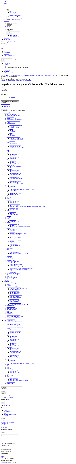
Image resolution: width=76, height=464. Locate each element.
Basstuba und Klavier (15, 221)
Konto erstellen (13, 35)
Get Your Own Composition (13, 323)
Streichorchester (10, 241)
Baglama (12, 126)
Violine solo (12, 155)
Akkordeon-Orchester (12, 277)
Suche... (9, 19)
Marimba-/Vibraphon (14, 127)
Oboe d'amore (10, 192)
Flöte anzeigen (13, 186)
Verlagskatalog (4, 420)
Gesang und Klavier (14, 252)
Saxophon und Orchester (15, 300)
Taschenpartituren (11, 260)
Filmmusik (9, 285)
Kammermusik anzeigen (15, 237)
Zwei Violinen (13, 158)
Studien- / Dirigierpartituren (13, 261)
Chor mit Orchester (11, 309)
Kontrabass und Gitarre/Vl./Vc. (17, 183)
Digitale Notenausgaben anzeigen (14, 321)
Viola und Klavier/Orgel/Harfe (17, 163)
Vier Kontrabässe (14, 182)
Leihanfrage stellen (11, 319)
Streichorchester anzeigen (15, 242)
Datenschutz (6, 415)
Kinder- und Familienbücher (13, 115)
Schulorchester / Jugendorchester (14, 119)
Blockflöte (9, 222)
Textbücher (12, 141)
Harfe (8, 150)
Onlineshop (3, 462)
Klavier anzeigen (13, 143)
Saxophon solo (13, 202)
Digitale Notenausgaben (15, 15)
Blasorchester (10, 248)
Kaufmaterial (13, 12)
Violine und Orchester (15, 292)
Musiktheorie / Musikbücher (13, 137)
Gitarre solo (12, 232)
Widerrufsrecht (7, 411)
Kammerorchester (11, 307)
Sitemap (2, 456)
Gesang (11, 133)
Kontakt (2, 457)
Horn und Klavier (14, 214)
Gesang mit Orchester (12, 308)
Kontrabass (12, 131)
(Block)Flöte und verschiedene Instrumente (20, 226)
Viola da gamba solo (14, 167)
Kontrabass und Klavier (15, 181)
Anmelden (3, 393)
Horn (8, 210)
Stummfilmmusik (5, 424)
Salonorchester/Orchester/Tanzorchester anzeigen (21, 268)
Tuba (8, 218)
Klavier (11, 129)
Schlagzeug (9, 151)
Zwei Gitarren (13, 230)
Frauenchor (9, 257)
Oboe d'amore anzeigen (15, 193)
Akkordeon (9, 276)
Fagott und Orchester (14, 299)
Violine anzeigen (13, 154)
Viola (11, 134)
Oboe (8, 196)
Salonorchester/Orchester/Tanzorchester (16, 266)
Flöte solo (12, 187)
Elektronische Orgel (11, 279)
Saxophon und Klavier (15, 204)
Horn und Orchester (14, 301)
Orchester (9, 284)
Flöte (8, 185)
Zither (8, 280)
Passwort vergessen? (14, 36)
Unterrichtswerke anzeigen (16, 125)
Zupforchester (10, 246)
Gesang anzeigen (14, 250)
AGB (5, 413)
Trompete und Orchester (15, 303)
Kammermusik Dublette (15, 240)
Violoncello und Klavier (15, 173)
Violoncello (12, 135)
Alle (11, 11)
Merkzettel (6, 38)
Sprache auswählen (11, 23)
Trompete (9, 216)
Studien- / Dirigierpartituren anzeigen (18, 262)
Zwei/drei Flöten (13, 190)
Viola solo (12, 162)
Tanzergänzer (13, 272)
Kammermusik (10, 236)
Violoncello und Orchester (16, 295)
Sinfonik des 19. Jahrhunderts (13, 121)
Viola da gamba (10, 165)
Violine (11, 130)
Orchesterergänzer (14, 270)
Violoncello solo (13, 171)
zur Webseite (7, 1)
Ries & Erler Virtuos (11, 118)
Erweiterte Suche (16, 19)
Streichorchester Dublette (15, 245)
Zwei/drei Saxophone (15, 205)
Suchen (5, 3)
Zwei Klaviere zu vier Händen (17, 147)
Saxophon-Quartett (14, 208)
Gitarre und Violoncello (15, 234)
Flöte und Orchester (14, 296)
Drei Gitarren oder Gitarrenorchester (18, 233)
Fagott (8, 198)
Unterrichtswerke (11, 123)
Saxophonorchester (14, 209)
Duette (11, 254)
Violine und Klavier (14, 157)
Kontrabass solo (13, 179)
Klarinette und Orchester (15, 297)
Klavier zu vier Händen (15, 146)
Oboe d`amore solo (14, 194)
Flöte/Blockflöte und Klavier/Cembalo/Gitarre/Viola (22, 189)
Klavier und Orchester (15, 289)
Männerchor (9, 256)
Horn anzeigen (13, 212)
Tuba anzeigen (13, 220)
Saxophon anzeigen (14, 201)
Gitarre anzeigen (13, 229)
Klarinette (9, 197)
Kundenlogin (7, 26)
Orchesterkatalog (5, 423)
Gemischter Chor (11, 258)
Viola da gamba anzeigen (15, 166)
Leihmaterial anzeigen (12, 283)
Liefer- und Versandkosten (10, 414)
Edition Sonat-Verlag (5, 427)
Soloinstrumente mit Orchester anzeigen (19, 288)
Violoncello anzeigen (14, 170)
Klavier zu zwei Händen (15, 145)
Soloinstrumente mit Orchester (14, 287)
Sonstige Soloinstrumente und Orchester (19, 304)
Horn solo (12, 213)
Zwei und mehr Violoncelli (16, 174)
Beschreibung (7, 106)
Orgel (8, 149)
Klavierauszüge (10, 117)
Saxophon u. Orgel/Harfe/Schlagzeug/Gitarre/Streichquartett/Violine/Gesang (27, 206)
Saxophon (9, 200)
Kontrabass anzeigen (14, 177)
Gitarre (8, 228)
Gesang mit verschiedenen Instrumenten (19, 253)
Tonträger (9, 122)
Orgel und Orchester (14, 291)
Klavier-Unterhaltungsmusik (13, 273)
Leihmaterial (12, 13)
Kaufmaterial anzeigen (12, 114)
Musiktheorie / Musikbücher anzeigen (18, 138)
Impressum (6, 410)
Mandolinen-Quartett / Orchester (14, 275)
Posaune (8, 217)
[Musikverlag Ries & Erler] (9, 42)
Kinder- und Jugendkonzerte (13, 315)
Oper (8, 311)
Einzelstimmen (13, 265)
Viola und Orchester (14, 293)
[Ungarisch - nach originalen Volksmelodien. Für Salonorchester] (16, 80)
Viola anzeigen (13, 161)
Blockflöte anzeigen (14, 224)
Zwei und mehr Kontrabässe (16, 178)
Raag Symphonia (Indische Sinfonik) (15, 316)
